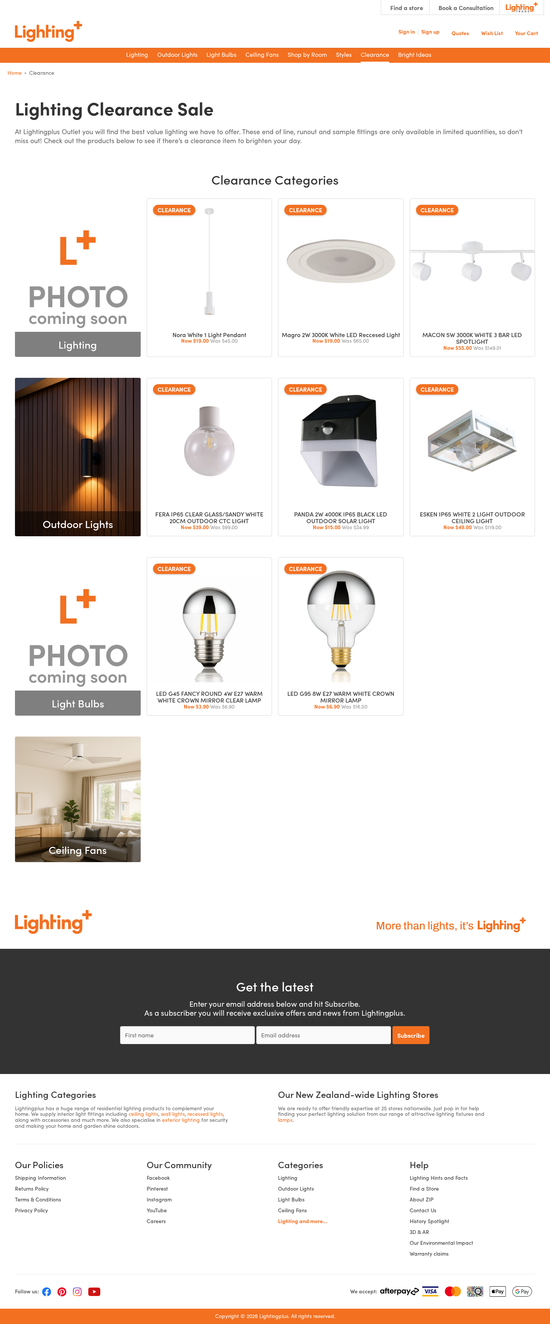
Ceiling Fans (292, 1210)
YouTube (157, 1210)
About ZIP (422, 1199)
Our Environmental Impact (441, 1242)
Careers (156, 1221)
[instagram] (77, 1291)
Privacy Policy (31, 1210)
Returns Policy (32, 1188)
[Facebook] (46, 1291)
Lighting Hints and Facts (439, 1177)
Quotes (460, 32)
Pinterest (157, 1188)
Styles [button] (344, 54)
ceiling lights (143, 1113)
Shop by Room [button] (307, 54)
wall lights (173, 1113)
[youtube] (94, 1291)
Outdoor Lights (296, 1188)
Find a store (406, 7)
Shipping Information (40, 1177)
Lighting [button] (137, 54)
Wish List (492, 32)
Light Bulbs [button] (221, 54)
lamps (285, 1119)
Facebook (158, 1177)
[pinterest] (62, 1291)
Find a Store (424, 1188)
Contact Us (423, 1210)
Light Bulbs (291, 1199)
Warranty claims (429, 1253)
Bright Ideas (414, 54)
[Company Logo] (48, 31)
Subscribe (411, 1035)
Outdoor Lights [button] (177, 54)
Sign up (430, 31)
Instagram (159, 1199)
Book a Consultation (466, 7)
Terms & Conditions (38, 1199)
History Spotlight (429, 1221)
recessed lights (205, 1113)
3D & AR (419, 1231)
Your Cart (526, 32)
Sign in (406, 31)
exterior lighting (181, 1119)
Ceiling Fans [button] (262, 54)
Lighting (287, 1177)
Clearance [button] (375, 54)
